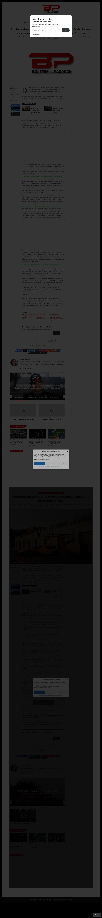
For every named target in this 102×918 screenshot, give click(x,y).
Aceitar (39, 463)
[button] (67, 451)
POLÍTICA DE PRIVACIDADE (56, 466)
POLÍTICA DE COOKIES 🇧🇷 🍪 (45, 466)
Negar (51, 463)
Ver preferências (62, 463)
